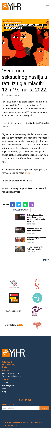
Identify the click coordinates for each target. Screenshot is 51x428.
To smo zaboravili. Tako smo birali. (35, 248)
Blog (4, 392)
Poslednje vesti (21, 210)
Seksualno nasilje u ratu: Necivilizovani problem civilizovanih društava (36, 218)
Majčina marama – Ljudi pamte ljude (34, 229)
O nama (5, 383)
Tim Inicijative (8, 386)
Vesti (4, 389)
